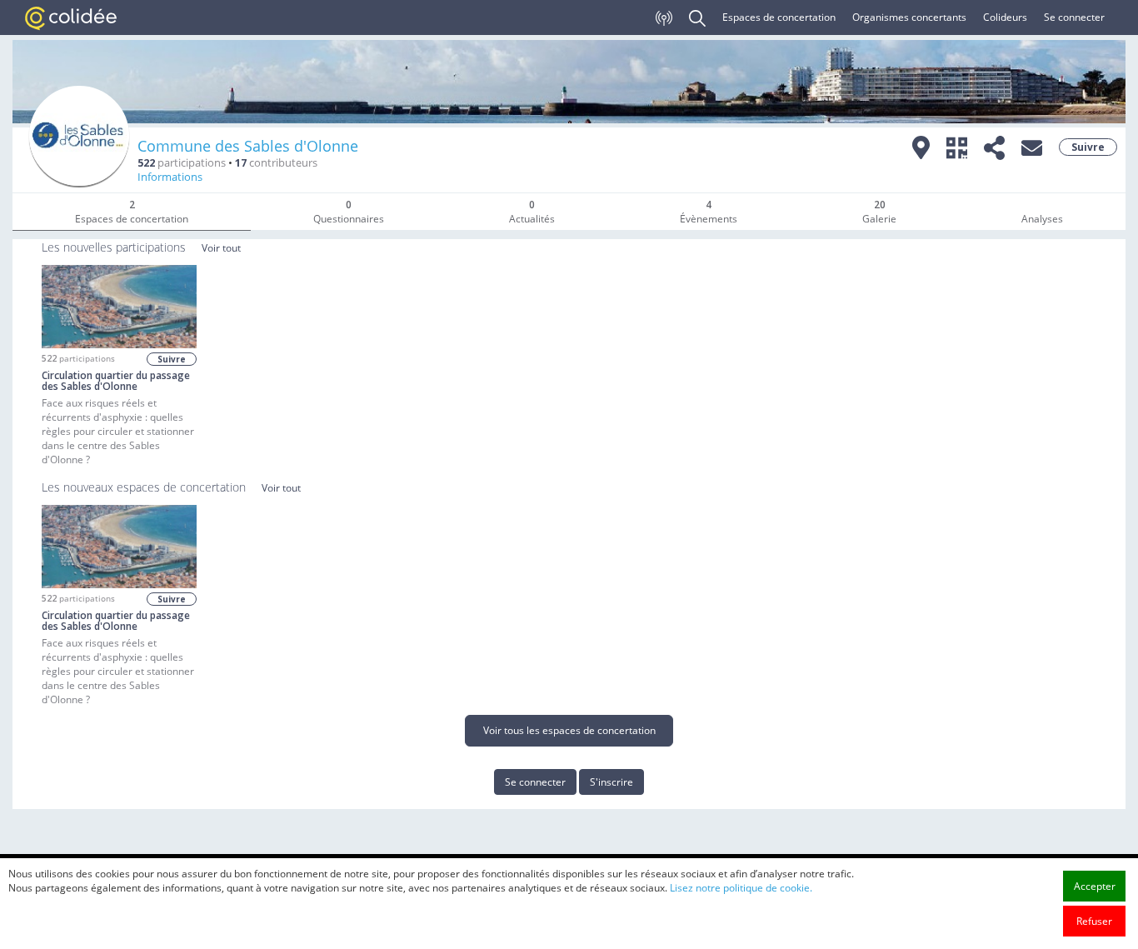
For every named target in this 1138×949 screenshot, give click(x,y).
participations (181, 163)
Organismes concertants (909, 17)
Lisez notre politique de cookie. (741, 888)
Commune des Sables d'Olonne (247, 146)
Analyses (1042, 219)
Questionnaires (348, 211)
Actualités (532, 211)
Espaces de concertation (779, 17)
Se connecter (1074, 17)
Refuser (1094, 921)
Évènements (708, 211)
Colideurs (1005, 17)
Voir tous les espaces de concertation (569, 730)
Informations (169, 177)
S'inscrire (611, 782)
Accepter (1095, 886)
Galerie (879, 211)
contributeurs (276, 163)
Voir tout (221, 248)
